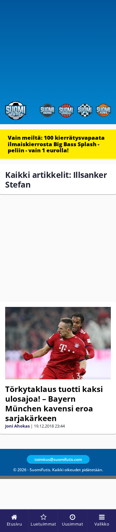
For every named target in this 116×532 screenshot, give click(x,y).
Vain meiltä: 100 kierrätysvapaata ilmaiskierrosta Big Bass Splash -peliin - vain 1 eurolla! (56, 144)
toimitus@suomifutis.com (58, 459)
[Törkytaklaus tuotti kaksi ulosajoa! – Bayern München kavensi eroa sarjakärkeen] (58, 343)
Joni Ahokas (17, 426)
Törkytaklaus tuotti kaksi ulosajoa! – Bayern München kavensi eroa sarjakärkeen (54, 403)
